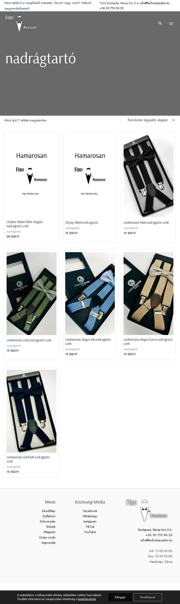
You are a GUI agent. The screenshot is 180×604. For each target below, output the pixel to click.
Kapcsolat (48, 542)
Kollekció (49, 516)
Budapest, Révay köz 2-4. (155, 529)
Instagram (89, 521)
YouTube (90, 532)
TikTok (89, 526)
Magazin (49, 532)
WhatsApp (90, 516)
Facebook (90, 510)
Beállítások (147, 597)
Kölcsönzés (47, 521)
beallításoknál (87, 599)
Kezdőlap (48, 510)
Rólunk (51, 526)
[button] (160, 24)
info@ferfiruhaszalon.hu (154, 3)
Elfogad (120, 597)
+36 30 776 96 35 (112, 8)
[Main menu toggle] (171, 23)
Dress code (47, 537)
